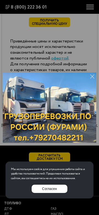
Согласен (49, 189)
